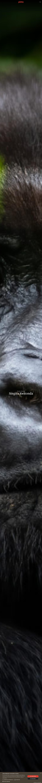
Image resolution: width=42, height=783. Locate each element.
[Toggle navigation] (40, 2)
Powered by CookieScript (37, 782)
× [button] (40, 773)
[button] (14, 781)
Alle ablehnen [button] (33, 778)
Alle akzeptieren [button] (33, 776)
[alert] (21, 777)
